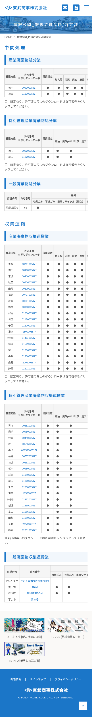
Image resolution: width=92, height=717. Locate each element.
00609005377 (29, 288)
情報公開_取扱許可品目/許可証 (34, 37)
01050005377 (29, 474)
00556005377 (29, 444)
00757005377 (29, 456)
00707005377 (29, 294)
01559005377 (29, 505)
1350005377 (29, 493)
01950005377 (29, 517)
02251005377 (29, 530)
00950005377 (29, 468)
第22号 (35, 599)
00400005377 (29, 276)
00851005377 (29, 462)
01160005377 (29, 480)
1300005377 (29, 331)
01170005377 (29, 156)
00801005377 (29, 301)
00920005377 (29, 87)
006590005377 (29, 450)
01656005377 (29, 511)
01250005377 (29, 487)
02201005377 (29, 368)
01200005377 (29, 325)
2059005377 (29, 524)
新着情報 (15, 679)
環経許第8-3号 (35, 593)
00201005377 (29, 264)
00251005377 (29, 425)
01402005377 (29, 337)
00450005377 (29, 438)
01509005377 (29, 344)
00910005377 (29, 307)
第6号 (35, 587)
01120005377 (29, 93)
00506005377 (29, 282)
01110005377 (29, 319)
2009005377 (29, 362)
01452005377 (29, 499)
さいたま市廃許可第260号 (35, 581)
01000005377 (29, 313)
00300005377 (29, 270)
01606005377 (29, 350)
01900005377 (29, 356)
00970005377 (29, 150)
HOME (8, 37)
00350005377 (29, 431)
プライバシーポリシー (68, 679)
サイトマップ (38, 679)
